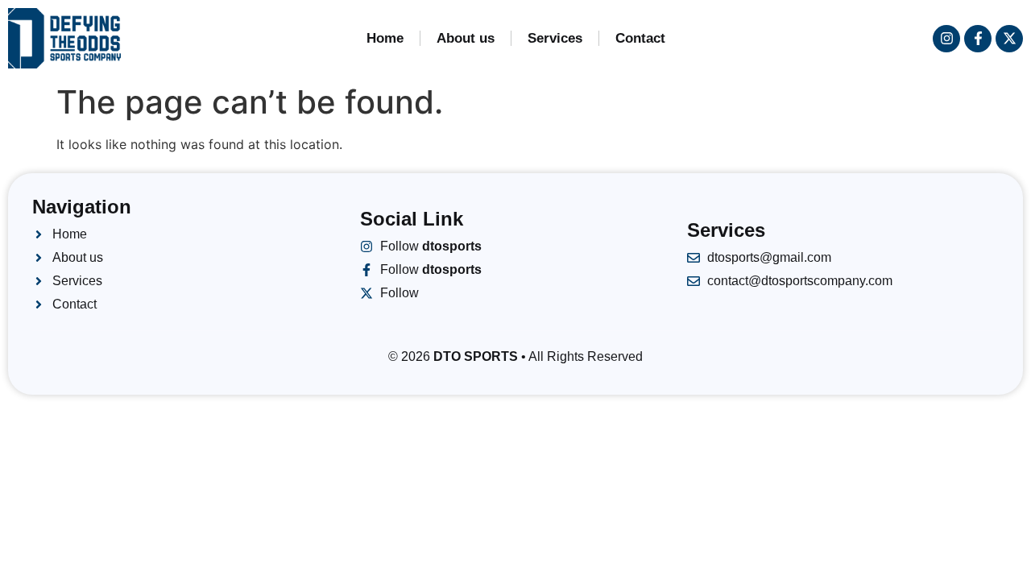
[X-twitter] (1009, 38)
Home (385, 38)
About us (466, 38)
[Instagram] (946, 38)
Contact (640, 38)
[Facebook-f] (978, 38)
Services (555, 38)
